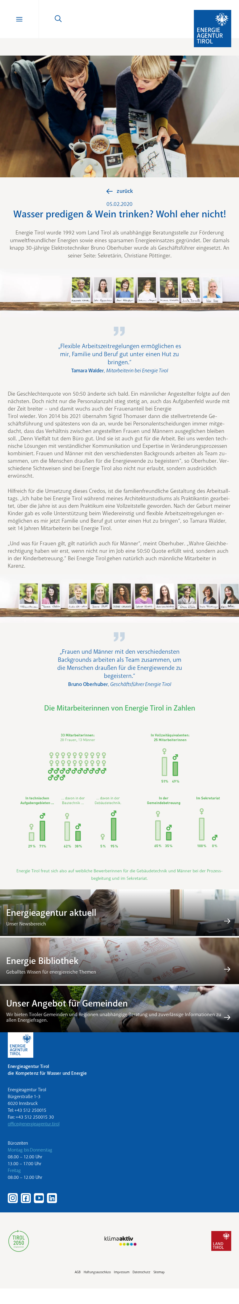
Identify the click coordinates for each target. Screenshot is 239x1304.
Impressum (121, 1272)
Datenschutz (141, 1272)
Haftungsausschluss (97, 1272)
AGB (78, 1272)
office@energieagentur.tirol (33, 1124)
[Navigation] (19, 19)
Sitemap (159, 1272)
